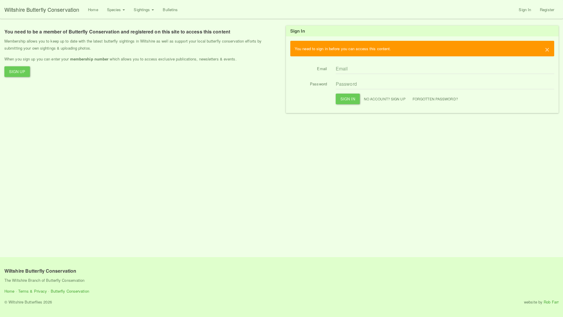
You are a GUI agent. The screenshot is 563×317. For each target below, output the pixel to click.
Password (318, 84)
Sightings (142, 9)
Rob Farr (551, 302)
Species (114, 9)
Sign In (525, 9)
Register (547, 9)
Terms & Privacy (32, 291)
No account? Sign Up (385, 98)
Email (322, 68)
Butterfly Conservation (70, 291)
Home (93, 9)
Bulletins (170, 9)
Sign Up (17, 71)
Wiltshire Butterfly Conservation (41, 9)
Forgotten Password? (435, 98)
